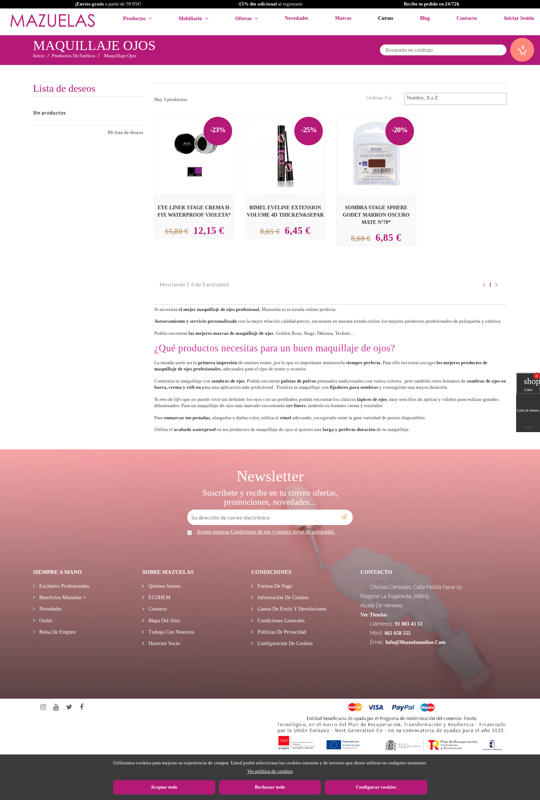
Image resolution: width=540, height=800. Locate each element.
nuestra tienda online (359, 321)
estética (492, 321)
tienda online (305, 309)
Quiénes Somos (163, 586)
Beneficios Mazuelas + (62, 597)
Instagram (43, 707)
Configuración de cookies (284, 643)
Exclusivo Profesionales (63, 586)
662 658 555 (398, 633)
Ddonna (325, 333)
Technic (343, 333)
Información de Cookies (282, 597)
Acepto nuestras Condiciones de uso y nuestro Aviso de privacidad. (266, 532)
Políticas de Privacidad (281, 632)
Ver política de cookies (270, 771)
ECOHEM (158, 597)
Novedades (50, 609)
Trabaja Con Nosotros (170, 632)
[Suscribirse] (344, 517)
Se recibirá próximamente (196, 148)
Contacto (157, 609)
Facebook (81, 707)
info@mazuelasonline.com (415, 642)
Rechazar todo (270, 787)
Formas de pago (274, 586)
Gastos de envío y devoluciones (291, 609)
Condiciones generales (280, 620)
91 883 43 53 (408, 624)
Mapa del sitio (163, 620)
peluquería (469, 321)
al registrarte (270, 4)
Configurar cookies (376, 787)
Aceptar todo (164, 787)
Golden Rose (289, 333)
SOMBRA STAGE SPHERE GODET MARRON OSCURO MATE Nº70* (376, 214)
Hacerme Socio (163, 643)
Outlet (45, 620)
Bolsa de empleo (57, 632)
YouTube (56, 707)
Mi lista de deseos (125, 132)
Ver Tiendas (373, 615)
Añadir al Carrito (293, 141)
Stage (309, 333)
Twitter (69, 707)
